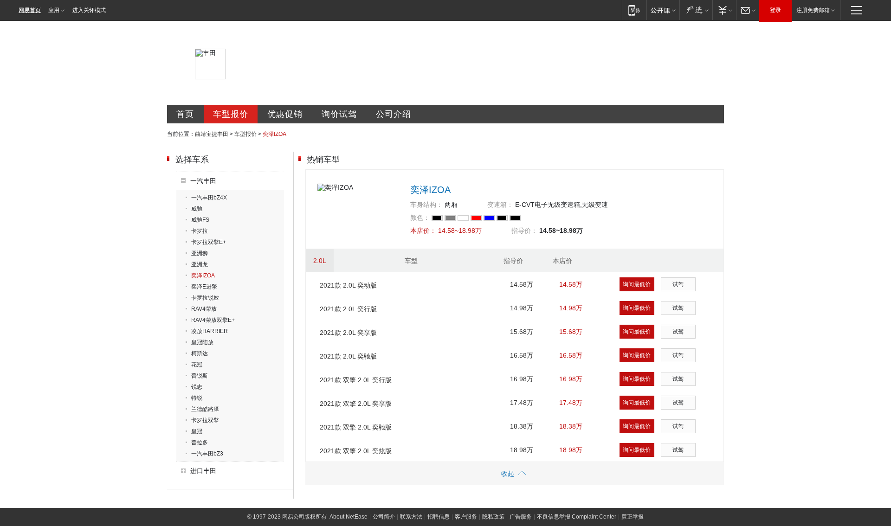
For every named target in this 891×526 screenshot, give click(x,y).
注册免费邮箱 (813, 10)
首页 (185, 114)
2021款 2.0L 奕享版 (348, 332)
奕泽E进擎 (204, 286)
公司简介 (384, 516)
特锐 (196, 398)
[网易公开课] (662, 10)
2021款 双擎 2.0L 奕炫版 (356, 451)
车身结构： (426, 204)
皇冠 (196, 431)
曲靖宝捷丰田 (211, 134)
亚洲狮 (199, 253)
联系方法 (411, 516)
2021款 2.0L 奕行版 (348, 309)
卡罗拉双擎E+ (208, 242)
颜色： (420, 217)
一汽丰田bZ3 (207, 453)
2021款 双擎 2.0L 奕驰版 (356, 427)
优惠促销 (285, 114)
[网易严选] (695, 10)
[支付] (724, 10)
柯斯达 (199, 353)
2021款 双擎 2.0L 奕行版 (356, 380)
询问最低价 (637, 284)
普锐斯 (199, 375)
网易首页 (30, 10)
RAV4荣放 (204, 309)
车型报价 (230, 114)
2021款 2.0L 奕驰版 (348, 356)
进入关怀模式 (89, 10)
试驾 (678, 284)
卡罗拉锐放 (205, 298)
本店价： (423, 230)
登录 (775, 10)
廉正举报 (632, 516)
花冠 (196, 364)
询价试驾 (339, 114)
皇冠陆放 (202, 342)
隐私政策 (493, 516)
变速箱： (500, 204)
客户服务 (466, 516)
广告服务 (521, 516)
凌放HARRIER (209, 331)
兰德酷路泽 (205, 409)
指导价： (524, 230)
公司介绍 (393, 114)
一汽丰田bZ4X (209, 197)
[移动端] (634, 10)
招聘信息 (438, 516)
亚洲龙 (199, 264)
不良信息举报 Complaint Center (576, 516)
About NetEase (348, 516)
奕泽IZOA (203, 275)
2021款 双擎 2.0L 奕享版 (356, 403)
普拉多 (199, 442)
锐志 (196, 387)
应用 (53, 10)
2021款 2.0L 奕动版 (348, 285)
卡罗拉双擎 (205, 420)
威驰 (196, 208)
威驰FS (200, 220)
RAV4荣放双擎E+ (213, 320)
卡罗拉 (199, 231)
